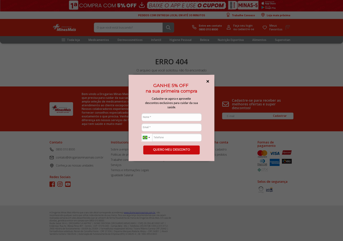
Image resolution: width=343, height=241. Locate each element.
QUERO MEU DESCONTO (171, 149)
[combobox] (146, 137)
